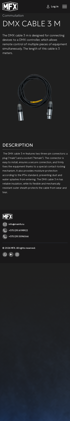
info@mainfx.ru (16, 224)
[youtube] (11, 254)
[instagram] (17, 254)
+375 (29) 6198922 (18, 230)
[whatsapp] (4, 254)
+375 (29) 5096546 (19, 236)
